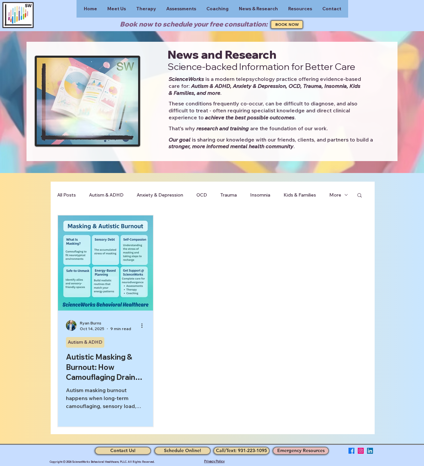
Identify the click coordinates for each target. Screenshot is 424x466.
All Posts (66, 195)
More (335, 195)
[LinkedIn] (370, 451)
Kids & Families (300, 195)
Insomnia (260, 195)
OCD (201, 195)
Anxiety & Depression (160, 195)
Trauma (228, 195)
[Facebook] (351, 451)
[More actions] (144, 325)
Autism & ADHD (106, 195)
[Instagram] (361, 451)
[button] (359, 195)
